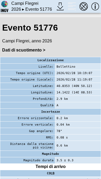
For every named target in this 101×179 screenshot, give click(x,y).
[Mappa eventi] (83, 6)
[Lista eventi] (72, 6)
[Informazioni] (95, 6)
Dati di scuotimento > (23, 50)
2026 (16, 9)
